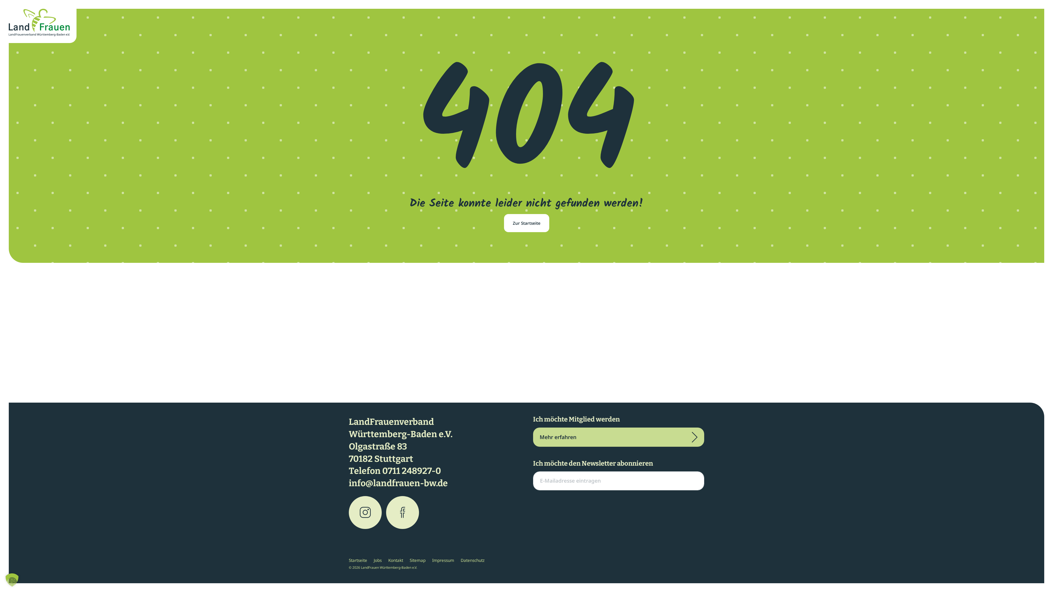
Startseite (358, 560)
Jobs (378, 560)
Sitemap (418, 560)
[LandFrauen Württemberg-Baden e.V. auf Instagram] (365, 512)
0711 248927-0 (411, 471)
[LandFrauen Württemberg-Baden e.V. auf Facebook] (402, 512)
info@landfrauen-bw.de (398, 483)
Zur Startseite (526, 223)
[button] (12, 580)
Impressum (443, 560)
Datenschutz (473, 560)
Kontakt (395, 560)
